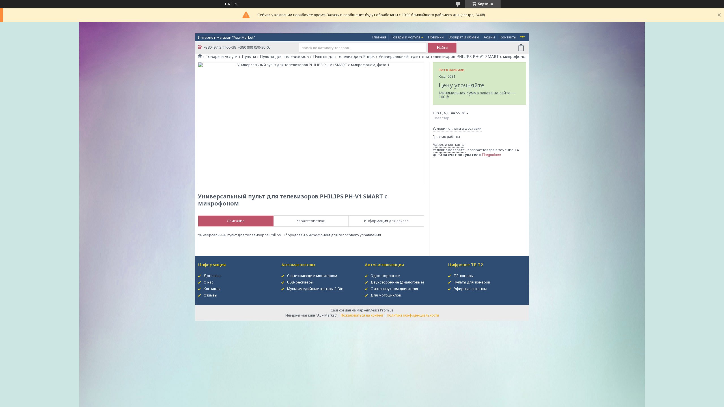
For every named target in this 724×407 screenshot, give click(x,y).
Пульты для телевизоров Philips (344, 56)
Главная (379, 37)
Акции (489, 37)
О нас (209, 282)
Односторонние (385, 275)
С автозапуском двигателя (394, 288)
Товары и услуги (405, 37)
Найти (442, 48)
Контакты (508, 37)
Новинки (436, 37)
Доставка (212, 275)
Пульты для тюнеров (472, 282)
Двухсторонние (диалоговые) (397, 282)
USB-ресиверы (300, 282)
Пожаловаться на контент (362, 315)
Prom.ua (387, 310)
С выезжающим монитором (312, 275)
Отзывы (210, 295)
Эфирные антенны (470, 288)
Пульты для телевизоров (284, 56)
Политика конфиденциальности (413, 315)
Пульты (249, 56)
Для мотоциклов (385, 295)
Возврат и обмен (464, 37)
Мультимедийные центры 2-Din (315, 288)
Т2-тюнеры (463, 275)
